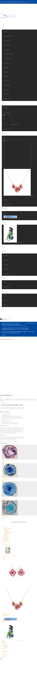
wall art (35, 399)
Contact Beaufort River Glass (30, 323)
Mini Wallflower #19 (5, 498)
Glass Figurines (6, 533)
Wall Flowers (4, 251)
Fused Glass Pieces (6, 45)
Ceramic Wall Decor (6, 128)
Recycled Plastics (4, 339)
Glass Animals (6, 31)
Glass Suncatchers (6, 94)
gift (11, 399)
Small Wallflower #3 (5, 478)
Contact (3, 309)
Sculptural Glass (6, 89)
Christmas (5, 295)
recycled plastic (26, 399)
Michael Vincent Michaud (7, 204)
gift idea (14, 399)
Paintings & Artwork (5, 208)
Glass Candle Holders (7, 40)
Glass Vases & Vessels (7, 98)
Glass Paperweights (7, 80)
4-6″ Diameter (6, 255)
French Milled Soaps (7, 286)
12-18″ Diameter (6, 646)
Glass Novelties (6, 71)
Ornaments (3, 246)
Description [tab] (4, 402)
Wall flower (1, 400)
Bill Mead (5, 213)
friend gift (4, 399)
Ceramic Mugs (6, 107)
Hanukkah (5, 300)
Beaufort (1, 399)
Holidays (3, 291)
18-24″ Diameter (6, 273)
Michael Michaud (6, 199)
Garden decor (9, 399)
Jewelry (3, 133)
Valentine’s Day (6, 304)
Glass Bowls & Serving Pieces (8, 36)
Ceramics (3, 103)
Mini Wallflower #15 (5, 460)
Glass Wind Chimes (8, 58)
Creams (5, 282)
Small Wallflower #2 (5, 516)
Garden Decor (4, 222)
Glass (3, 27)
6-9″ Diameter (6, 260)
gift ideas (17, 399)
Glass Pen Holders (6, 85)
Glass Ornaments (6, 76)
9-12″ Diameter (6, 264)
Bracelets (5, 137)
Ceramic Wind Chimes (7, 112)
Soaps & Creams (4, 648)
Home (1, 339)
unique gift (32, 399)
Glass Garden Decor (7, 49)
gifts (20, 399)
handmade (22, 399)
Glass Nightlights (6, 67)
